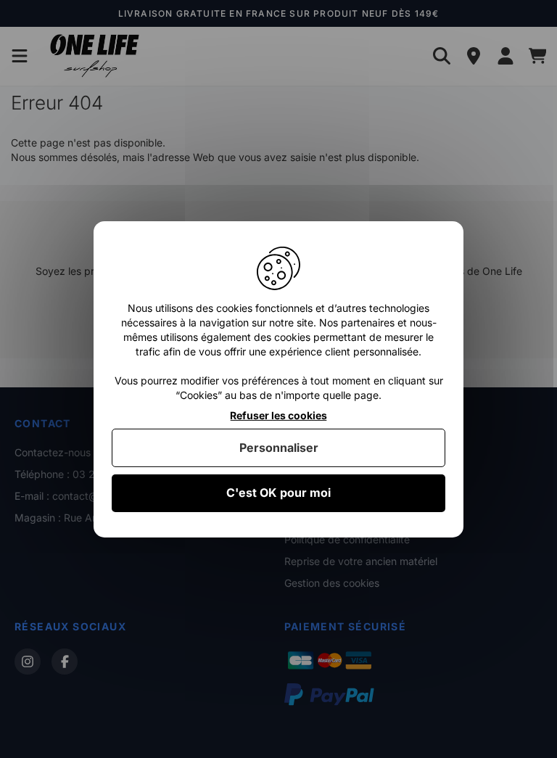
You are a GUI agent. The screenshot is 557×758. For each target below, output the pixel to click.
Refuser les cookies (278, 415)
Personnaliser (278, 447)
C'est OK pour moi (278, 492)
